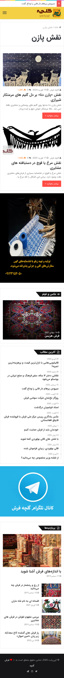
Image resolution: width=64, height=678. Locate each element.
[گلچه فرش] (48, 13)
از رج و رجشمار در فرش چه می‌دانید (25, 587)
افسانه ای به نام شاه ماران (25, 601)
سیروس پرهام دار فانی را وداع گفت (38, 4)
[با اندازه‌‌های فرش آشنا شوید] (32, 550)
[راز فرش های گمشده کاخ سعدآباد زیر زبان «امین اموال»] (51, 638)
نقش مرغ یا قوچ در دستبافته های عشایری (36, 165)
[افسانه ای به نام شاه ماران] (51, 606)
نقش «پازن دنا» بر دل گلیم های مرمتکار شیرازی (32, 97)
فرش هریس (52, 336)
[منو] (5, 13)
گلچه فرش (55, 90)
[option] (32, 320)
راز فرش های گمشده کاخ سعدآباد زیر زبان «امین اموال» (22, 634)
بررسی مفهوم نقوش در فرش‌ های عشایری (21, 618)
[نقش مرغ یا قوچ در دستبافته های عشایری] (32, 137)
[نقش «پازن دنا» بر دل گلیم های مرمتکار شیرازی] (32, 69)
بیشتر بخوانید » (51, 115)
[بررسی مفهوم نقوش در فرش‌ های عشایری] (51, 622)
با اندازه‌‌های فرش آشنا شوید (41, 571)
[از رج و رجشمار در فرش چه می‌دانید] (51, 590)
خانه (56, 27)
